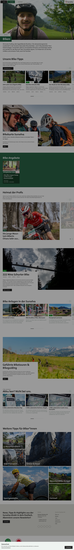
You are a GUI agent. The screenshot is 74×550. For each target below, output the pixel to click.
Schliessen (68, 547)
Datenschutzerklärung (5, 547)
